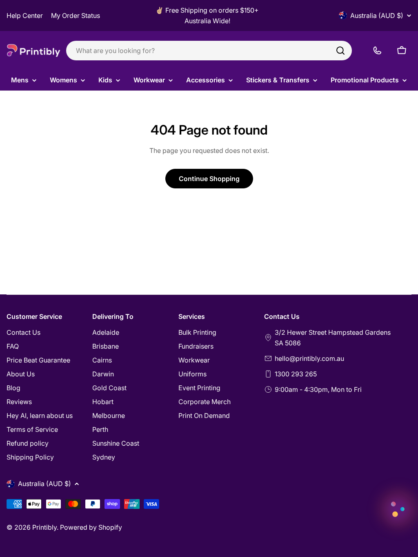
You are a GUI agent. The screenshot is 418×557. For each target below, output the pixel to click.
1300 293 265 (296, 374)
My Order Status (75, 15)
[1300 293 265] (377, 50)
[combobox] (209, 50)
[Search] (340, 50)
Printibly (44, 527)
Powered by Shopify (91, 527)
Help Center (25, 15)
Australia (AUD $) (376, 15)
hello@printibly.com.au (309, 358)
